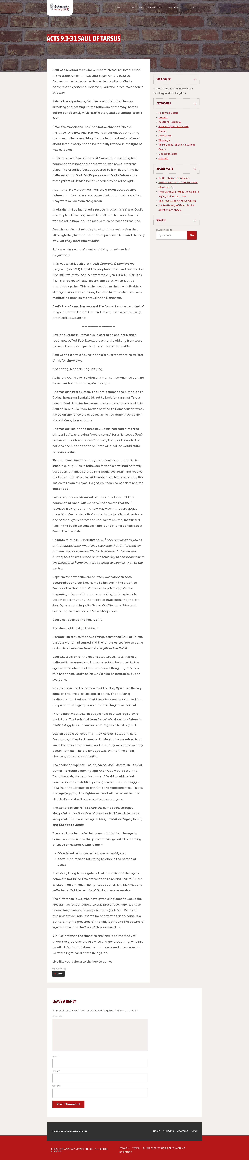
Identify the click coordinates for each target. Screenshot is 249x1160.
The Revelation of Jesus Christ (177, 200)
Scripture (125, 1152)
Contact (195, 8)
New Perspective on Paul (173, 126)
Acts (60, 974)
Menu (194, 1131)
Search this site (164, 230)
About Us (134, 8)
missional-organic (169, 122)
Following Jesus (168, 112)
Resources (175, 8)
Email (56, 1071)
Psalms (162, 131)
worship (163, 158)
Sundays (168, 1131)
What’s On (154, 8)
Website (56, 1086)
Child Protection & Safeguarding (164, 1148)
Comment (58, 1016)
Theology (164, 140)
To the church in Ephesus (173, 178)
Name (55, 1056)
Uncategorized (167, 153)
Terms (136, 1148)
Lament (163, 117)
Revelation (164, 135)
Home (119, 8)
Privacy (124, 1148)
